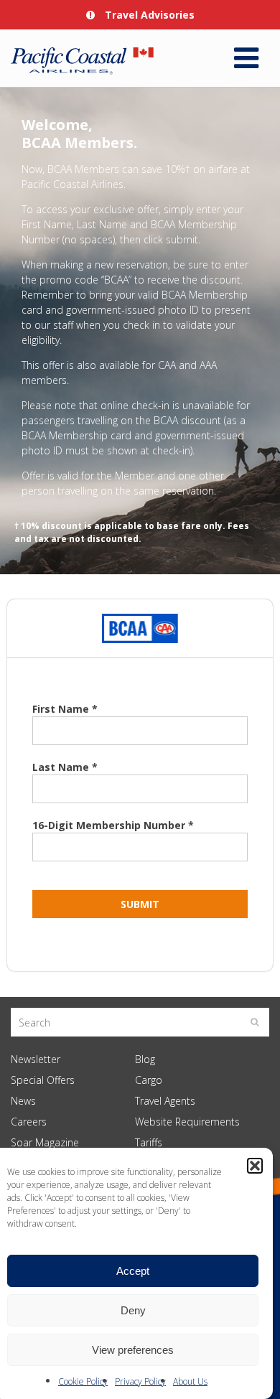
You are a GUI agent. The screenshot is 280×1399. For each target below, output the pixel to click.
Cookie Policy (83, 1381)
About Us (190, 1381)
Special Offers (43, 1080)
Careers (29, 1121)
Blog (145, 1059)
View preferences (133, 1350)
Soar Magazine (45, 1142)
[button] (255, 1166)
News (23, 1101)
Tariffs (148, 1142)
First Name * (65, 709)
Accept (132, 1271)
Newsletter (35, 1059)
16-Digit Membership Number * (113, 825)
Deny (133, 1310)
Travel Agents (165, 1101)
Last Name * (65, 767)
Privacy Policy (140, 1381)
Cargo (148, 1080)
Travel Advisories (148, 15)
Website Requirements (187, 1121)
